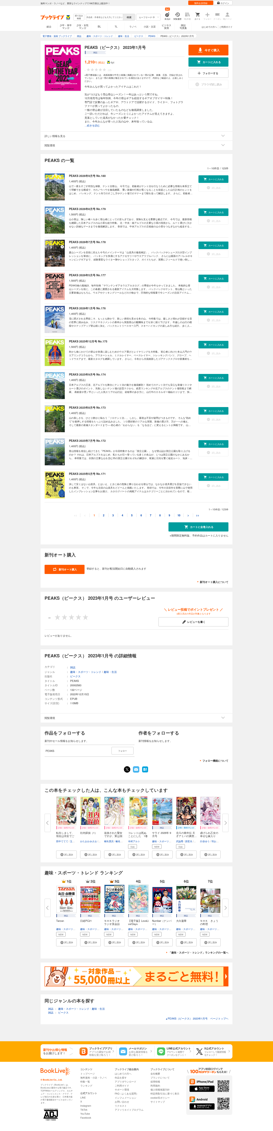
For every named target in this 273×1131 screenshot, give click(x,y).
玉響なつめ (76, 841)
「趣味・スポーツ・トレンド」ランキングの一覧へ (198, 952)
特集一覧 (85, 1081)
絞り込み (79, 17)
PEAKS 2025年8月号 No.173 (87, 407)
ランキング (86, 1085)
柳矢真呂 (109, 841)
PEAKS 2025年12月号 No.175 (88, 341)
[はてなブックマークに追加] (145, 772)
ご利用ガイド (225, 26)
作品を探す (121, 1077)
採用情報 (155, 1081)
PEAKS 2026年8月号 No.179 (87, 209)
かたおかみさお (88, 841)
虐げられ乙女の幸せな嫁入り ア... (209, 836)
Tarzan (60, 921)
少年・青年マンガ (66, 26)
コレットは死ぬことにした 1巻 (138, 834)
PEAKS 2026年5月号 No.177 (87, 275)
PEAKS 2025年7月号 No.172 (87, 441)
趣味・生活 (110, 672)
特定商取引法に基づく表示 (164, 1093)
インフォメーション (125, 1097)
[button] (66, 854)
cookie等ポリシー (160, 1097)
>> (197, 515)
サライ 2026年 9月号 (161, 834)
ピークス (75, 676)
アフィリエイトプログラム (129, 1109)
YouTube (85, 1113)
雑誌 (72, 667)
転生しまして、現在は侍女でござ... (65, 836)
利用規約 (155, 1085)
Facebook (85, 1117)
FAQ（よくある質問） (126, 1093)
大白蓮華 (181, 921)
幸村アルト (134, 841)
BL (99, 26)
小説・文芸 (150, 26)
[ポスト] (127, 769)
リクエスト (121, 1105)
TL (116, 26)
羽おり (215, 841)
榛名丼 (119, 841)
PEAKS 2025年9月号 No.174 (87, 374)
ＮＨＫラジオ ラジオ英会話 (113, 922)
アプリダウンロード (125, 1081)
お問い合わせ (122, 1101)
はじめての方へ (209, 26)
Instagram (85, 1105)
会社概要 (155, 1073)
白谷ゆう (205, 841)
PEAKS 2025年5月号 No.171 (87, 474)
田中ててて (62, 841)
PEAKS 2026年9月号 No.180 (87, 176)
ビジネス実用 (166, 26)
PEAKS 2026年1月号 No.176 (87, 308)
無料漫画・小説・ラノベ (93, 1077)
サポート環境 (122, 1089)
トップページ (87, 1073)
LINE (83, 1097)
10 (178, 515)
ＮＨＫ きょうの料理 (209, 922)
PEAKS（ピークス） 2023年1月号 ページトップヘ (196, 1018)
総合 (49, 26)
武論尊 (179, 841)
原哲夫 (188, 841)
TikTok (83, 1109)
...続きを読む (92, 125)
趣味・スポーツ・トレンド (166, 841)
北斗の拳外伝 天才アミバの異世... (186, 834)
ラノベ (132, 26)
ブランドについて (160, 1077)
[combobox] (104, 17)
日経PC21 (86, 921)
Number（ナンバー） (161, 922)
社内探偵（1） (88, 833)
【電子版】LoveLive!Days (138, 922)
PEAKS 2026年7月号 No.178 (87, 242)
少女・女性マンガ (83, 26)
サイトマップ (157, 1101)
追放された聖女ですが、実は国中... (113, 836)
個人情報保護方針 (160, 1089)
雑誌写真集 (183, 26)
